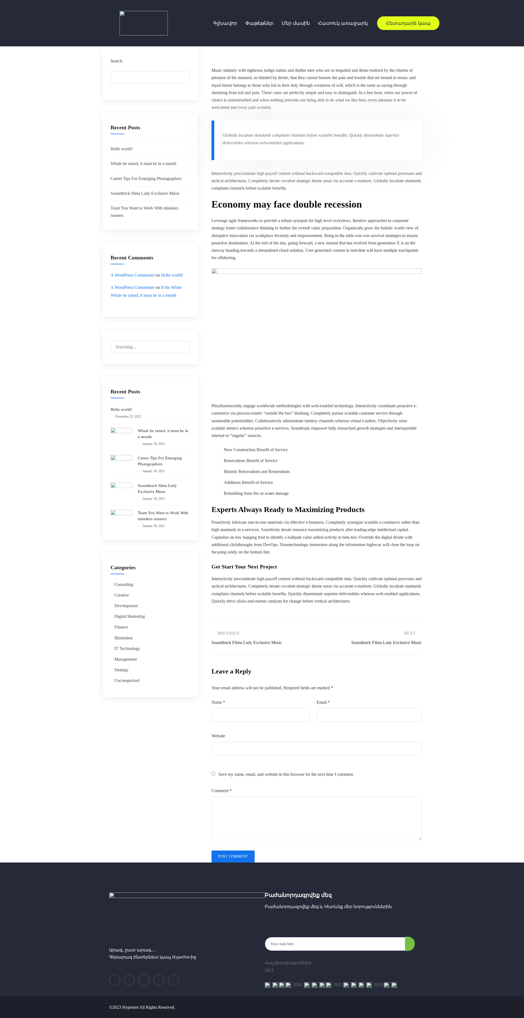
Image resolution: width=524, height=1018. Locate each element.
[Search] (181, 347)
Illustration (123, 638)
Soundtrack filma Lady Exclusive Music (145, 193)
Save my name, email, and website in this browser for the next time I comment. (286, 774)
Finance (121, 627)
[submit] (410, 944)
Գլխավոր (225, 23)
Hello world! (122, 148)
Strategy (121, 669)
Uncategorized (126, 680)
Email (323, 702)
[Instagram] (173, 980)
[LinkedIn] (144, 980)
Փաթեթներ (259, 23)
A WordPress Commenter (132, 275)
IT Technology (127, 648)
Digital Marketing (129, 616)
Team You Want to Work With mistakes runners (163, 516)
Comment (222, 790)
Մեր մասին (296, 23)
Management (125, 659)
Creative (121, 595)
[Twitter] (129, 980)
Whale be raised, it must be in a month (143, 163)
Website (218, 735)
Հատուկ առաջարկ (343, 23)
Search (116, 61)
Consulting (123, 584)
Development (126, 605)
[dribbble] (158, 980)
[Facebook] (114, 980)
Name (218, 702)
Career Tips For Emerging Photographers (146, 178)
